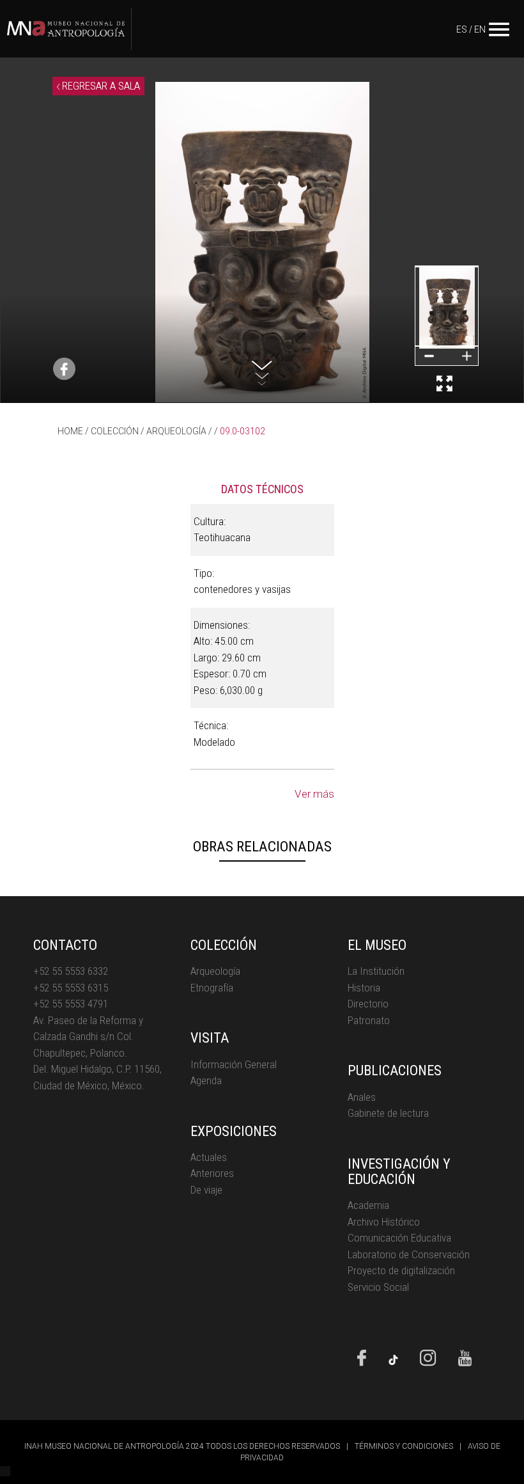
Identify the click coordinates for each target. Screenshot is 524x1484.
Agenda (206, 1080)
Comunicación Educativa (399, 1237)
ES (461, 29)
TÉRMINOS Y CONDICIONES (404, 1446)
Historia (364, 987)
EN (480, 29)
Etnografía (211, 987)
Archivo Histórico (384, 1221)
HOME (70, 431)
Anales (362, 1097)
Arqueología (215, 971)
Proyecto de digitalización (401, 1270)
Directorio (368, 1003)
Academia (368, 1205)
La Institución (376, 971)
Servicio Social (378, 1287)
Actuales (208, 1157)
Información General (233, 1064)
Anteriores (212, 1173)
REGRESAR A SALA (99, 85)
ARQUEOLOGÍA (176, 431)
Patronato (369, 1020)
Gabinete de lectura (388, 1113)
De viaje (206, 1189)
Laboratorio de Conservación (409, 1254)
